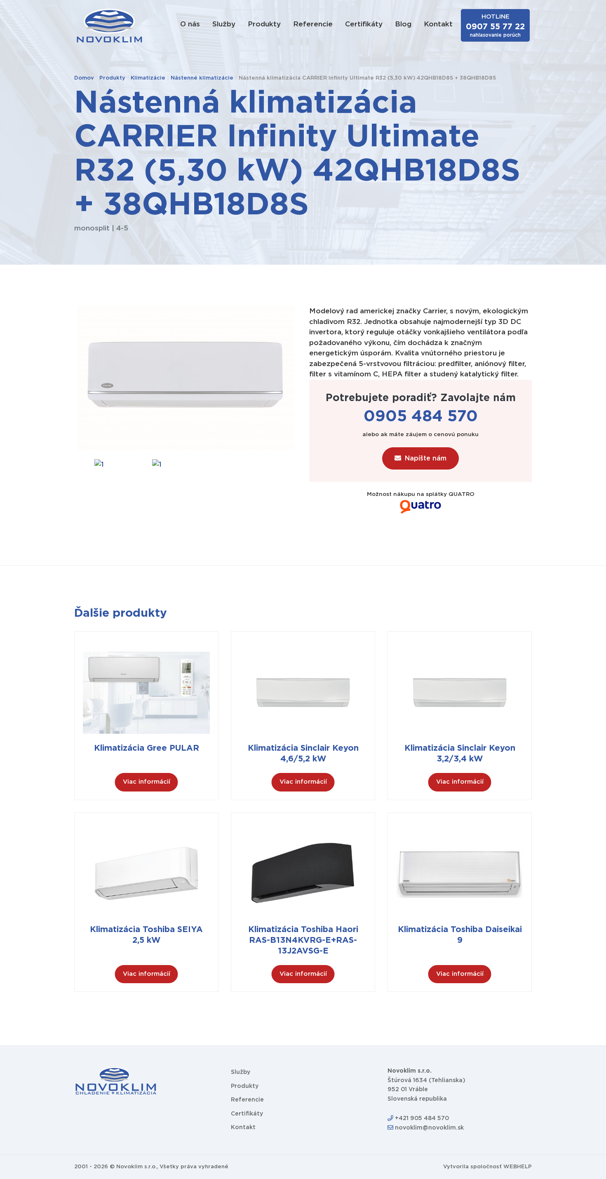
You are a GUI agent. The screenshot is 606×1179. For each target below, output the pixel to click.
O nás (190, 24)
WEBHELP (517, 1167)
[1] (99, 464)
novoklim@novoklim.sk (428, 1128)
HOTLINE (495, 26)
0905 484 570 (421, 417)
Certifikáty (364, 24)
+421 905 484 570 (421, 1118)
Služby (223, 24)
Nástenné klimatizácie (202, 78)
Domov (84, 78)
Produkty (264, 24)
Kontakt (438, 24)
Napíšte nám (425, 458)
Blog (403, 24)
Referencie (313, 24)
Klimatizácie (148, 78)
